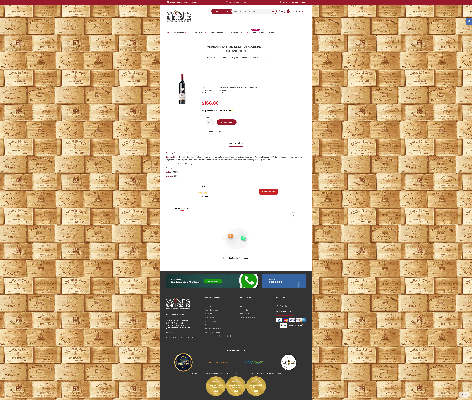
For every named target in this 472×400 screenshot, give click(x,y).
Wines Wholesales (221, 58)
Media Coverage (211, 310)
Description (236, 143)
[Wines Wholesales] (179, 23)
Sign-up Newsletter (248, 317)
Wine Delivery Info (211, 317)
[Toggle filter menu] (293, 215)
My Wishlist (244, 314)
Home (209, 58)
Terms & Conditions (212, 332)
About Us (208, 306)
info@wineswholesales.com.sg (179, 337)
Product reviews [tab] (182, 208)
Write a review (268, 191)
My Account (245, 306)
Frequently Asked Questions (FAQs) (218, 336)
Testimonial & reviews (213, 328)
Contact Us (208, 314)
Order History (245, 310)
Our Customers (210, 325)
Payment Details (210, 321)
